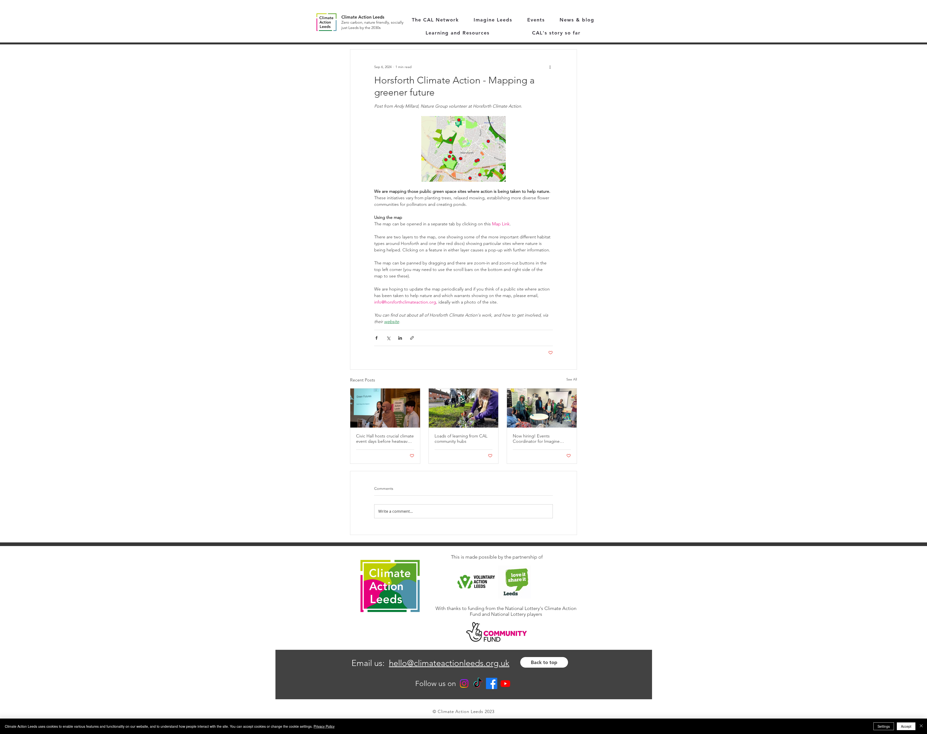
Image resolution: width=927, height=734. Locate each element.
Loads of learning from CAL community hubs (461, 438)
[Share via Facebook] (376, 338)
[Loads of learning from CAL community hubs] (464, 408)
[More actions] (550, 67)
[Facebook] (491, 683)
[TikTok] (478, 683)
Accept (906, 726)
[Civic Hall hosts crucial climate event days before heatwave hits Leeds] (385, 408)
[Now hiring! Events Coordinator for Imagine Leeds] (542, 408)
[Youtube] (505, 683)
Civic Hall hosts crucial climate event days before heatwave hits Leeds (385, 438)
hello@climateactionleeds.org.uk (449, 663)
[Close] (921, 726)
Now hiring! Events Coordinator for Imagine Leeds (536, 438)
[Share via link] (412, 338)
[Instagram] (464, 683)
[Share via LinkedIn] (400, 338)
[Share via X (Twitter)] (388, 338)
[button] (457, 33)
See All (571, 379)
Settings (884, 726)
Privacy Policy (324, 726)
